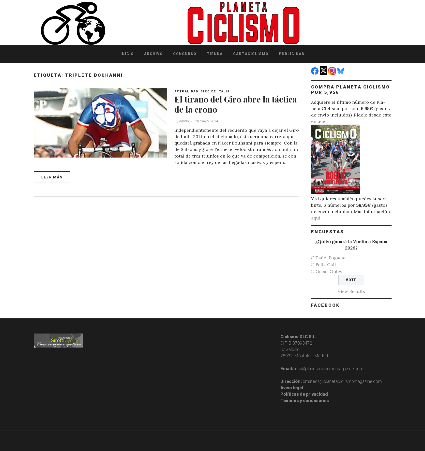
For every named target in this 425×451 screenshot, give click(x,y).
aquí (315, 218)
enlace (318, 121)
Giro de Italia (215, 91)
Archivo (153, 54)
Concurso (185, 54)
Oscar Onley (329, 271)
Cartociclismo (251, 54)
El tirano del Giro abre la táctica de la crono (235, 104)
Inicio (127, 54)
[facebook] (315, 73)
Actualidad (186, 91)
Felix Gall (326, 264)
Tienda (215, 54)
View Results (351, 291)
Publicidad (292, 54)
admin (184, 121)
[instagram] (332, 73)
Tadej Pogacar (331, 258)
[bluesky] (341, 73)
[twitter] (324, 73)
